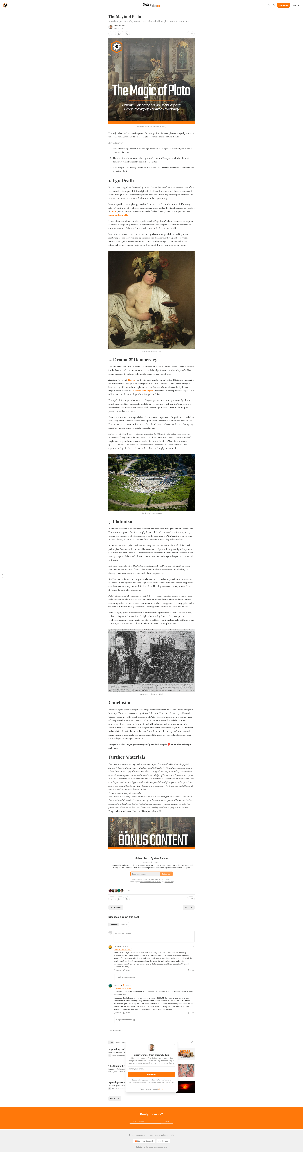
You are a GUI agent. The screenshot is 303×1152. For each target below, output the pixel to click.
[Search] (268, 5)
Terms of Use (162, 1080)
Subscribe (283, 5)
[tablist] (118, 924)
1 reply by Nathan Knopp (125, 977)
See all (113, 1098)
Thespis (131, 379)
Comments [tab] (114, 924)
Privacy (151, 1135)
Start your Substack (145, 1141)
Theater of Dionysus (143, 390)
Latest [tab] (117, 1042)
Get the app (163, 1141)
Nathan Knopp (119, 26)
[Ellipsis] (193, 946)
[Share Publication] (274, 5)
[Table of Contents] (2, 576)
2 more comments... (116, 1030)
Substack (139, 1147)
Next (187, 907)
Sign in (296, 5)
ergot (114, 211)
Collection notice (167, 1135)
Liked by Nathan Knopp (123, 949)
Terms (157, 1135)
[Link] (105, 180)
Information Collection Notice (150, 1082)
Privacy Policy (169, 1082)
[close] (174, 1044)
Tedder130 (118, 985)
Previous (117, 907)
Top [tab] (111, 1042)
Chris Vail (117, 946)
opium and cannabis (118, 214)
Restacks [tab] (124, 924)
